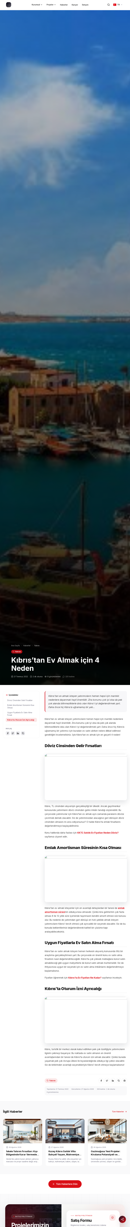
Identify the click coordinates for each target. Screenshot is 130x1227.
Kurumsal (36, 5)
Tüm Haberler (118, 1111)
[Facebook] (8, 733)
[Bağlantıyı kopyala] (23, 733)
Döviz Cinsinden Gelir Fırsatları (19, 700)
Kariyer (75, 5)
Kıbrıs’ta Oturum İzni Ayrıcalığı (20, 720)
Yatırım (18, 652)
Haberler (64, 5)
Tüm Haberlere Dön (67, 1184)
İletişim (85, 5)
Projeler (50, 5)
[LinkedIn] (18, 733)
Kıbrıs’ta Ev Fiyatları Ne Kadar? (84, 977)
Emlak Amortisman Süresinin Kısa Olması (20, 706)
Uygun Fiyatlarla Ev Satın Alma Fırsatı (19, 713)
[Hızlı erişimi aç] (122, 1219)
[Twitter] (13, 733)
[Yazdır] (124, 1080)
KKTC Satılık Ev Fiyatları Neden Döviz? (98, 832)
